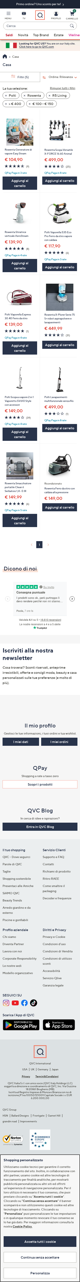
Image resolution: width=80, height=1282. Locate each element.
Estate (59, 35)
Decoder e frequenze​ (57, 898)
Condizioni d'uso (54, 944)
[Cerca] (72, 26)
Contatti (48, 864)
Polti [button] (12, 95)
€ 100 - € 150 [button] (42, 104)
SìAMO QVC (11, 893)
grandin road (10, 1121)
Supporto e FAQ (53, 857)
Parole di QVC (12, 864)
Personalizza (40, 1273)
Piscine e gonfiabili (15, 920)
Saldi (9, 35)
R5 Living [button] (59, 95)
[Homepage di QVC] (5, 56)
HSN (5, 1115)
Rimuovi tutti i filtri (62, 88)
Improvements (28, 1121)
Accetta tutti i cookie (40, 1241)
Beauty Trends (12, 900)
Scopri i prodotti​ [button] (40, 784)
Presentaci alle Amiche (18, 886)
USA (25, 1069)
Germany (43, 1069)
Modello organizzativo (18, 973)
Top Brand (41, 35)
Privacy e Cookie (54, 937)
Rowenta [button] (34, 95)
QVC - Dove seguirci (16, 857)
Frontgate (39, 1115)
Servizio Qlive (52, 978)
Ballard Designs (20, 1115)
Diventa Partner (13, 944)
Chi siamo (9, 937)
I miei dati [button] (20, 742)
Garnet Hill (54, 1115)
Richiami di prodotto (57, 871)
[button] (8, 16)
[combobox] (35, 26)
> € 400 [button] (14, 104)
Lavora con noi (12, 951)
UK (32, 1069)
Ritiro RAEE (51, 878)
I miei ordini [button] (59, 742)
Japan (55, 1069)
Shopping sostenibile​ (17, 878)
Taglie (7, 871)
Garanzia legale (53, 985)
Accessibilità (51, 971)
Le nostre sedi (12, 965)
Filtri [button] (23, 77)
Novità (23, 35)
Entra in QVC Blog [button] (40, 827)
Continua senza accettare (40, 1257)
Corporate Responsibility (19, 958)
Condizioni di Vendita (58, 951)
